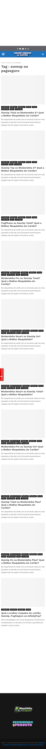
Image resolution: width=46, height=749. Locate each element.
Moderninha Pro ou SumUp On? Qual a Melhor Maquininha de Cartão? (22, 448)
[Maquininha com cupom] (23, 710)
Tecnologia (19, 109)
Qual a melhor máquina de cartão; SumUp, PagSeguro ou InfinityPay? (21, 614)
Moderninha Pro (15, 272)
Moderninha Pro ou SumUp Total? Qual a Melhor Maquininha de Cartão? (20, 281)
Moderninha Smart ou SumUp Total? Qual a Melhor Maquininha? (22, 393)
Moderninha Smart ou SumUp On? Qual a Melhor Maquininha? (20, 338)
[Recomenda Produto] (23, 724)
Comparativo (5, 107)
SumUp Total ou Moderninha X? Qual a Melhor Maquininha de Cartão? (22, 114)
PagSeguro (14, 107)
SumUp (29, 107)
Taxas (12, 109)
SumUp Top (5, 164)
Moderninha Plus (15, 496)
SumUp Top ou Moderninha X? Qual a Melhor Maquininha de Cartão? (22, 169)
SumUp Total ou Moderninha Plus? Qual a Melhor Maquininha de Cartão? (21, 504)
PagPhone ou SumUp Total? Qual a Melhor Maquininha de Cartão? (21, 224)
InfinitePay (14, 609)
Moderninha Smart (16, 330)
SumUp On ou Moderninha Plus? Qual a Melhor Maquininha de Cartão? (22, 561)
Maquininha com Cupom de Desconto (31, 745)
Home (3, 62)
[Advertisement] (23, 23)
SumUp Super (11, 333)
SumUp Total (5, 109)
